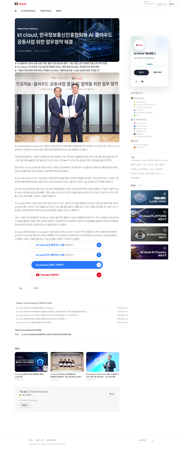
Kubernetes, (151, 174)
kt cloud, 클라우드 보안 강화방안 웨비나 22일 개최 (34, 308)
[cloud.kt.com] (67, 255)
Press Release (31, 303)
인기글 (140, 186)
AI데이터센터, (135, 178)
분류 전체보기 (136, 93)
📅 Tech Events (140, 124)
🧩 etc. (136, 115)
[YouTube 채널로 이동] (142, 81)
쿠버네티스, (134, 169)
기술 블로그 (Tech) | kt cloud (33, 392)
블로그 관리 (157, 72)
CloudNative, (136, 160)
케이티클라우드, (144, 169)
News (58, 11)
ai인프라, (134, 174)
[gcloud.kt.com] (67, 245)
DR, (144, 165)
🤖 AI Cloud (138, 110)
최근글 (133, 186)
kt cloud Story (28, 11)
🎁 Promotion (139, 147)
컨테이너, (151, 160)
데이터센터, (159, 169)
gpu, (158, 174)
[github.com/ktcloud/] (149, 233)
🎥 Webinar (138, 134)
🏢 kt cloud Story (139, 120)
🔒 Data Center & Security (144, 105)
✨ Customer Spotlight (143, 137)
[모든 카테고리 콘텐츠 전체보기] (149, 251)
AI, (162, 174)
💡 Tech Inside (140, 102)
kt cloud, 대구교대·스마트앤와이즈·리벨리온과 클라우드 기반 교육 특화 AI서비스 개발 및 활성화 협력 (50, 312)
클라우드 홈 (39, 440)
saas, (152, 169)
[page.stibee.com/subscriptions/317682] (67, 265)
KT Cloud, (164, 160)
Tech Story (45, 11)
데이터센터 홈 (51, 440)
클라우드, (162, 165)
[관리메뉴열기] (179, 4)
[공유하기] (24, 288)
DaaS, (157, 160)
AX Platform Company (28, 400)
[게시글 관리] (27, 288)
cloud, (144, 160)
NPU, (156, 165)
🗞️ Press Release (141, 145)
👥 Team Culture (140, 126)
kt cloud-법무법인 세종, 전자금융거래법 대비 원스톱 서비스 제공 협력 (40, 319)
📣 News (134, 141)
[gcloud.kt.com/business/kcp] (149, 215)
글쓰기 (141, 72)
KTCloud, (150, 165)
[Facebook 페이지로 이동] (136, 81)
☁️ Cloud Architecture (143, 107)
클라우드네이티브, (136, 165)
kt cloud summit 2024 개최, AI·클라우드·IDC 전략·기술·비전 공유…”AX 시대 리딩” (46, 315)
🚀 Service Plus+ (140, 129)
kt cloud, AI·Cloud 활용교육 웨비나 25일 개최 (33, 323)
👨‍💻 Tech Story (137, 98)
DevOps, (141, 174)
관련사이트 (142, 440)
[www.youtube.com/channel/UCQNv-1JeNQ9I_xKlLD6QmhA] (67, 275)
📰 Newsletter (139, 131)
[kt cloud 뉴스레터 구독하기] (149, 197)
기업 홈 (30, 440)
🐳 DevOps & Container (143, 113)
